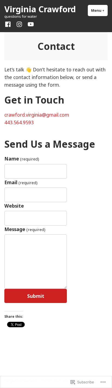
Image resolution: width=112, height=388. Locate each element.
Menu (99, 10)
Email (21, 182)
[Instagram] (19, 24)
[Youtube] (29, 24)
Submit (35, 296)
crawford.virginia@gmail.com (36, 114)
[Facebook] (9, 24)
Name (21, 158)
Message (24, 229)
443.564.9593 (19, 122)
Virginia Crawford (40, 9)
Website (14, 205)
